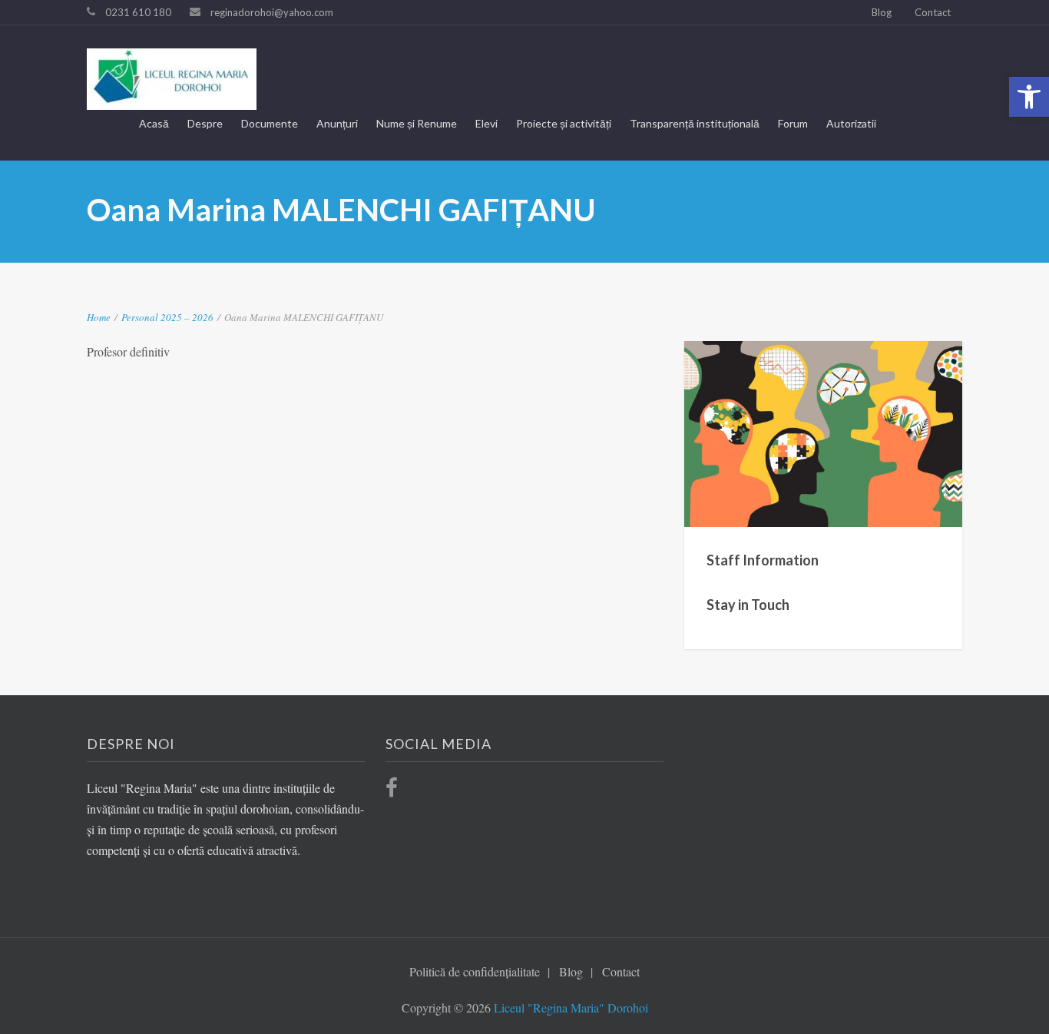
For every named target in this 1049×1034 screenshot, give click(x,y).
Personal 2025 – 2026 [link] (167, 317)
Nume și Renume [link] (416, 123)
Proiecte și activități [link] (563, 123)
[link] (1029, 97)
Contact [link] (933, 12)
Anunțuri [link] (337, 123)
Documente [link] (269, 123)
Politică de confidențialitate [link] (474, 971)
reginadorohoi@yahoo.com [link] (271, 12)
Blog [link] (882, 12)
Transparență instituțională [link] (694, 123)
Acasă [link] (154, 123)
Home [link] (99, 317)
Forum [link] (793, 123)
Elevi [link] (486, 123)
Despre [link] (205, 123)
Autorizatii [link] (851, 123)
